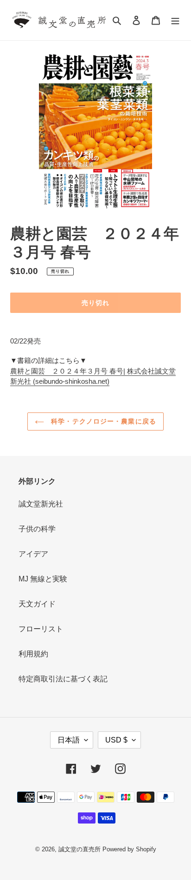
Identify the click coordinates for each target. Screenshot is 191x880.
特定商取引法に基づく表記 (63, 679)
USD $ (116, 740)
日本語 (68, 740)
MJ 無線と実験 (43, 579)
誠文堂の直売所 (79, 849)
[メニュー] (175, 20)
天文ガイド (37, 604)
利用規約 (33, 654)
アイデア (33, 554)
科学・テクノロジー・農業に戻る (102, 421)
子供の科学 (37, 529)
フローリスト (41, 629)
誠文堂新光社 (41, 504)
